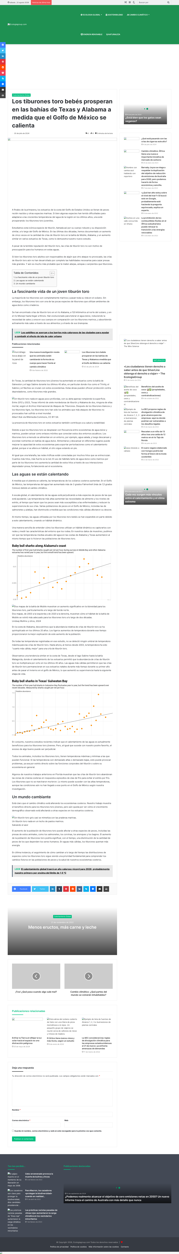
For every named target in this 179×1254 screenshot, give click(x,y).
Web (66, 1120)
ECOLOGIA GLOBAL (91, 15)
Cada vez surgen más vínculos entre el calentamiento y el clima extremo (144, 498)
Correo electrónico (21, 1120)
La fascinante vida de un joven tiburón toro (34, 277)
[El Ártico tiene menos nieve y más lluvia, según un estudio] (62, 1026)
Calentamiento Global (21, 95)
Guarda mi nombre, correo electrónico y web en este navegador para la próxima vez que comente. (58, 1131)
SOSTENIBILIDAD (115, 15)
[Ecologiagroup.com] (17, 24)
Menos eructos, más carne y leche (62, 927)
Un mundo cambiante (25, 283)
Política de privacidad (59, 1247)
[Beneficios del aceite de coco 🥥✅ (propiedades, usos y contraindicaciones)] (131, 395)
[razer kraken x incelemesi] (89, 1253)
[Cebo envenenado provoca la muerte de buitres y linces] (15, 1179)
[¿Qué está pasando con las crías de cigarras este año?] (131, 142)
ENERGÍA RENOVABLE (92, 34)
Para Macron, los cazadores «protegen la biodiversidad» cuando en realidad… (38, 1193)
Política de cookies (78, 1247)
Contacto (125, 1247)
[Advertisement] (89, 68)
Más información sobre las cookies (104, 1247)
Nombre (16, 1110)
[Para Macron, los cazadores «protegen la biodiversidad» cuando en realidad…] (15, 1198)
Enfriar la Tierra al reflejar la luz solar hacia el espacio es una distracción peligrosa (27, 1040)
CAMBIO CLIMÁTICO (138, 15)
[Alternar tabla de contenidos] (51, 273)
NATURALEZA (114, 34)
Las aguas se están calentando (30, 280)
